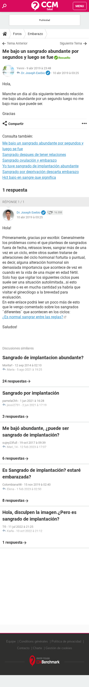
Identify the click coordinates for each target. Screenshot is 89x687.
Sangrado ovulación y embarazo (29, 160)
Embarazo (35, 34)
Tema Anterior (17, 43)
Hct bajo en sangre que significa (29, 177)
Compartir (15, 124)
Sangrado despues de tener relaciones (34, 154)
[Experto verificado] (48, 73)
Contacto (23, 648)
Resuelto (64, 58)
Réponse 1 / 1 (13, 202)
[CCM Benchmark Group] (45, 661)
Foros (17, 34)
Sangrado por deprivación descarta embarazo (40, 171)
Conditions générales (33, 641)
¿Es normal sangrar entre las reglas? (32, 317)
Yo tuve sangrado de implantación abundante (40, 166)
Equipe (11, 641)
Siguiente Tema (71, 43)
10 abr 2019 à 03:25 (66, 73)
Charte (37, 648)
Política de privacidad (66, 641)
